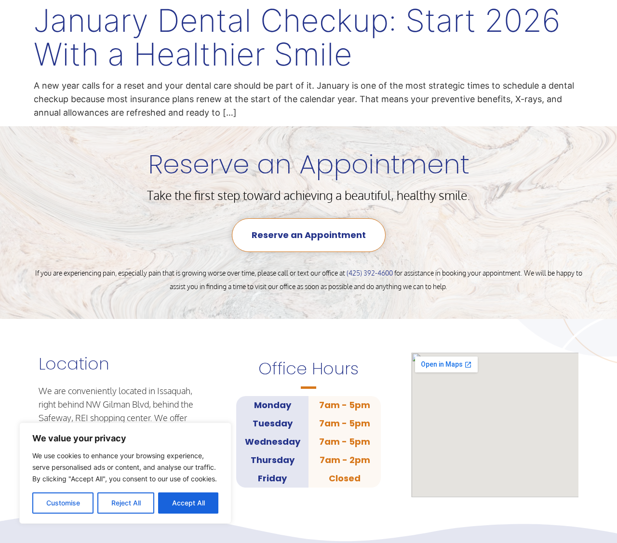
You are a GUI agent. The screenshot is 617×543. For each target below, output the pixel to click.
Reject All (126, 503)
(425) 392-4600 (370, 273)
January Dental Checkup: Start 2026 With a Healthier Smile (297, 37)
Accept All (188, 503)
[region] (125, 473)
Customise (63, 503)
